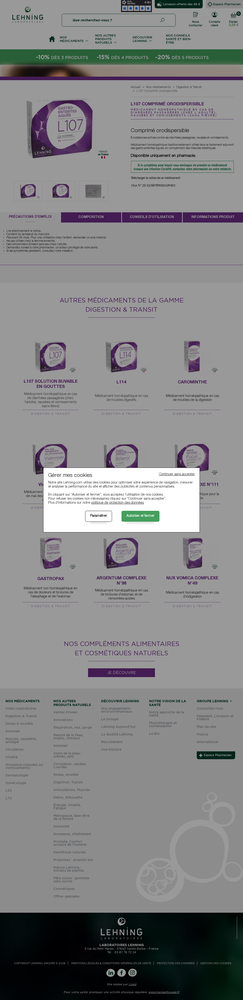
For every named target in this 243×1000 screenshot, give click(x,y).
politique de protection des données (117, 503)
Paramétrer (98, 516)
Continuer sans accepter (177, 474)
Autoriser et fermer (140, 516)
